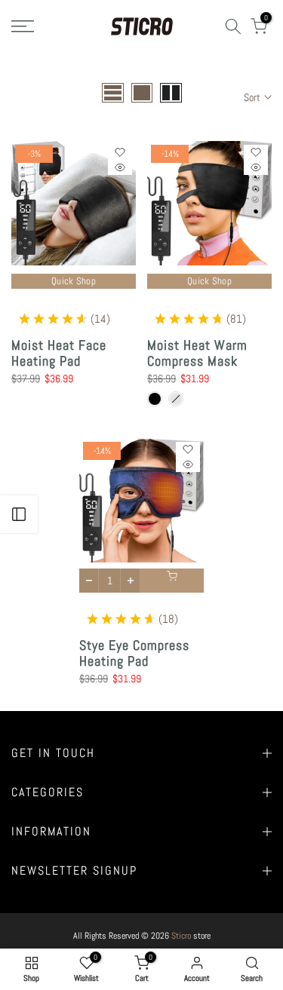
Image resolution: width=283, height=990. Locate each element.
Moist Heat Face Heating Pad (58, 353)
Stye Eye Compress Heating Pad (134, 653)
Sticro (181, 936)
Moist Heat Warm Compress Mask (197, 353)
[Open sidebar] (19, 514)
